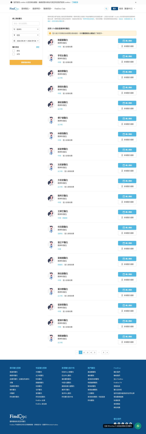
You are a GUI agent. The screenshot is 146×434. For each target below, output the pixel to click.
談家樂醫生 (63, 149)
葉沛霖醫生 (63, 289)
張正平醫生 (63, 242)
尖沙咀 (60, 78)
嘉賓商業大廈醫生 (68, 386)
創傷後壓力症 (128, 19)
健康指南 (117, 386)
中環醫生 (39, 372)
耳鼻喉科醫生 (14, 386)
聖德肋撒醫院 (92, 390)
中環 (59, 47)
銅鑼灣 (65, 218)
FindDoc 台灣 (40, 400)
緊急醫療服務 (118, 397)
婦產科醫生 (14, 375)
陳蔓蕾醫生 (63, 40)
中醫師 (12, 393)
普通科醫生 (14, 372)
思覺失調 (54, 21)
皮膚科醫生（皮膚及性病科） (20, 379)
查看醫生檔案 (129, 46)
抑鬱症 (61, 21)
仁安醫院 (91, 393)
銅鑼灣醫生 (40, 383)
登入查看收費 (67, 47)
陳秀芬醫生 (63, 195)
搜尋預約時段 (26, 62)
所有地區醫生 (40, 397)
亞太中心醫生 (66, 375)
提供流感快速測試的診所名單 (124, 393)
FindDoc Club (60, 8)
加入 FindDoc (118, 379)
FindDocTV (118, 383)
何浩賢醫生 (63, 227)
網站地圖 (117, 407)
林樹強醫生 (63, 133)
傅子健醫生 (63, 118)
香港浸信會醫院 (93, 379)
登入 (114, 9)
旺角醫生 (39, 379)
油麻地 (60, 233)
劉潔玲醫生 (63, 320)
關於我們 (117, 372)
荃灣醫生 (39, 393)
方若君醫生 (63, 180)
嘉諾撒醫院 (92, 372)
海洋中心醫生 (66, 393)
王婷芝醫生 (63, 211)
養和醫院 (91, 375)
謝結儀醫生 (63, 102)
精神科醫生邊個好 (88, 19)
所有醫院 (91, 400)
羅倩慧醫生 (63, 71)
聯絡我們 (117, 375)
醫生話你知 (118, 390)
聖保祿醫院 (92, 386)
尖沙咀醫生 (40, 375)
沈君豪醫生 (63, 164)
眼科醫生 (13, 390)
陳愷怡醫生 (63, 86)
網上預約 (129, 41)
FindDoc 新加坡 (41, 404)
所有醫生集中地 (67, 397)
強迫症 (121, 19)
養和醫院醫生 (66, 379)
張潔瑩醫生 (63, 304)
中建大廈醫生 (66, 383)
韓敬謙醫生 (63, 336)
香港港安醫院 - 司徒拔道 (96, 397)
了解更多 (75, 2)
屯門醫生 (39, 390)
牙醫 (11, 383)
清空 (37, 47)
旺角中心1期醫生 (68, 372)
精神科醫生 (62, 43)
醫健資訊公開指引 (89, 33)
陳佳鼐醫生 (63, 273)
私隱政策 (117, 400)
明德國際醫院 (92, 383)
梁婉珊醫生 (63, 258)
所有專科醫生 (14, 397)
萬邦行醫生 (66, 390)
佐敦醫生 (39, 386)
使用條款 (117, 404)
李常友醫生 (63, 55)
